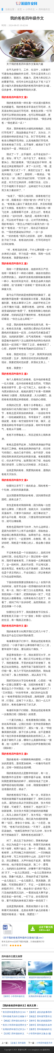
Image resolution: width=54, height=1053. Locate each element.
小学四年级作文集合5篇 (39, 1033)
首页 (19, 9)
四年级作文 (44, 9)
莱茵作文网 (22, 1050)
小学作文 (30, 9)
